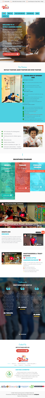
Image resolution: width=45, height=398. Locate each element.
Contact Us (21, 365)
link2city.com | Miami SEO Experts (19, 394)
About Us (14, 363)
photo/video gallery (31, 363)
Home (9, 363)
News (15, 365)
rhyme (35, 111)
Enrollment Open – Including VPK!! (35, 171)
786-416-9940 (7, 1)
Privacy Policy (28, 365)
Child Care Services (22, 363)
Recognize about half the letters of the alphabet (33, 114)
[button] (19, 334)
